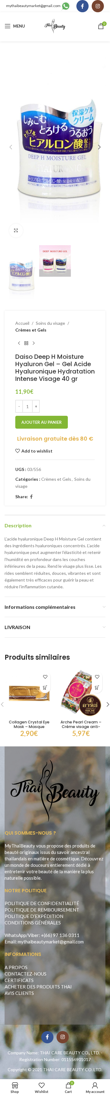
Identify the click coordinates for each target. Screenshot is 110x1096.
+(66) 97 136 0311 (60, 935)
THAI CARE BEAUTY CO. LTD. (72, 1069)
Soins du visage (50, 323)
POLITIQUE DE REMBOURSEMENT (42, 909)
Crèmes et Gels (30, 329)
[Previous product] (19, 343)
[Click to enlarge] (16, 230)
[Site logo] (55, 25)
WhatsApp (15, 935)
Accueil (22, 323)
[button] (11, 147)
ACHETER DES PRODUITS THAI (38, 986)
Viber (33, 935)
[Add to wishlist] (45, 677)
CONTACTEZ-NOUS (25, 974)
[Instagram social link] (98, 6)
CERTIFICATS (19, 980)
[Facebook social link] (82, 6)
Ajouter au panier (41, 422)
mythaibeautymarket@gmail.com (33, 5)
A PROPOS (16, 967)
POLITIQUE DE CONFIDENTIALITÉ (42, 903)
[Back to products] (26, 343)
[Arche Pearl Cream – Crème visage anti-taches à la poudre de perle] (81, 693)
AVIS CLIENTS (19, 993)
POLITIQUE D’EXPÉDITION (34, 916)
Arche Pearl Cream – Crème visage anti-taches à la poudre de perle (81, 728)
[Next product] (33, 343)
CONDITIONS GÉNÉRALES (33, 922)
